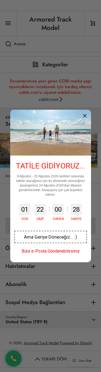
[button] (50, 237)
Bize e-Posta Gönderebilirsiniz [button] (51, 251)
